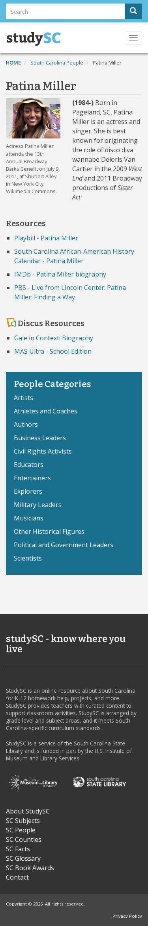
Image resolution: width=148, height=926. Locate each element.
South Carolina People (56, 62)
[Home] (33, 39)
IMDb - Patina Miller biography (60, 274)
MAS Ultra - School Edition (53, 351)
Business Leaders (40, 437)
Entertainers (32, 478)
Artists (23, 397)
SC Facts (18, 849)
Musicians (28, 518)
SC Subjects (23, 820)
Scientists (28, 558)
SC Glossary (23, 858)
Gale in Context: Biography (53, 338)
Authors (26, 424)
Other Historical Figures (49, 531)
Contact (17, 877)
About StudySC (28, 811)
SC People (21, 830)
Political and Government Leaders (63, 544)
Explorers (28, 491)
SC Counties (23, 839)
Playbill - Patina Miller (46, 238)
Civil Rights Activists (43, 451)
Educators (28, 464)
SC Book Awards (30, 867)
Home (13, 62)
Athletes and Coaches (45, 411)
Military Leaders (38, 504)
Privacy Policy (127, 916)
